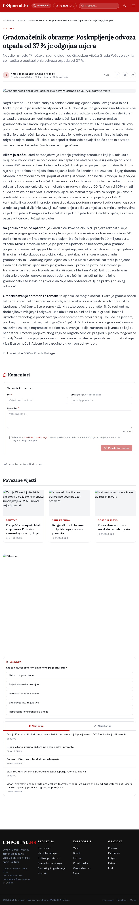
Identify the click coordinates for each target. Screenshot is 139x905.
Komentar (13, 408)
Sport (76, 853)
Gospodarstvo (81, 868)
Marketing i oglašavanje (52, 868)
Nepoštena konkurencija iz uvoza (28, 711)
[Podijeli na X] (125, 75)
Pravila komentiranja (50, 863)
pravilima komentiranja (35, 437)
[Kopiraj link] (133, 75)
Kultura (77, 858)
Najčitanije (104, 726)
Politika (21, 20)
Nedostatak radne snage (24, 693)
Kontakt (42, 873)
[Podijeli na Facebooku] (117, 75)
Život (76, 873)
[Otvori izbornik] (133, 6)
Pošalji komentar (118, 448)
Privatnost (122, 899)
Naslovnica (8, 20)
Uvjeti (133, 899)
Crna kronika (80, 863)
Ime (9, 394)
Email (86, 394)
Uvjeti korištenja (47, 853)
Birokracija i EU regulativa (24, 702)
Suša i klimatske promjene (24, 684)
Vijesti (76, 848)
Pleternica (114, 853)
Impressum (44, 848)
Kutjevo (112, 858)
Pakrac (112, 863)
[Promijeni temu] (124, 6)
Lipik (110, 868)
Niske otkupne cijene (21, 675)
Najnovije (38, 726)
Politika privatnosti (49, 858)
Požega (112, 848)
